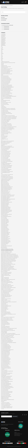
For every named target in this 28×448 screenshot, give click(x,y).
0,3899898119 (2, 39)
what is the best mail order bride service (6, 392)
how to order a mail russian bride (5, 160)
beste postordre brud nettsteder (5, 92)
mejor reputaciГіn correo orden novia (6, 262)
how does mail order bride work (5, 154)
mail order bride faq (3, 223)
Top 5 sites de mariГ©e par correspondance (7, 349)
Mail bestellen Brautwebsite (4, 212)
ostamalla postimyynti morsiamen (5, 284)
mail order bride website (4, 237)
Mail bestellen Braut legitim (4, 203)
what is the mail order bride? (4, 393)
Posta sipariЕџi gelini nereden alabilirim (6, 295)
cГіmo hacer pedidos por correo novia (6, 125)
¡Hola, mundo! (3, 17)
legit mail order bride (3, 181)
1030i (1, 49)
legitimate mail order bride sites (5, 185)
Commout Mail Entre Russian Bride (5, 119)
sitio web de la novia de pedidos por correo (6, 336)
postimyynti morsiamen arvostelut (5, 298)
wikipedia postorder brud (4, 398)
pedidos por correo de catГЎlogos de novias (7, 289)
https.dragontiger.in (3, 162)
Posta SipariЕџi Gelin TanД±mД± (5, 294)
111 (1, 51)
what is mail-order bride (4, 390)
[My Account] (22, 2)
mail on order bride (3, 218)
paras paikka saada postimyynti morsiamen (6, 285)
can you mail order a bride (4, 104)
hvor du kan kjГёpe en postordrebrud (6, 166)
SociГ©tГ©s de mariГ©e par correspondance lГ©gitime (8, 342)
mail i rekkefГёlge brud (4, 215)
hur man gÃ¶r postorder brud (5, 164)
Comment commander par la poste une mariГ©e (7, 115)
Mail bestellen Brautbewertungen (5, 207)
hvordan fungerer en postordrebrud (5, 167)
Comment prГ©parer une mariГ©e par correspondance (8, 117)
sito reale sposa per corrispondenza (5, 339)
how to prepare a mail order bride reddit (6, 161)
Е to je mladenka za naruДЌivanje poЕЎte (6, 406)
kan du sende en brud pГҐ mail (5, 175)
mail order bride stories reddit (5, 236)
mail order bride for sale (4, 224)
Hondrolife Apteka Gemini (4, 149)
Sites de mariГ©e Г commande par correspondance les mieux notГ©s (10, 334)
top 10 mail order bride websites (5, 348)
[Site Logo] (6, 2)
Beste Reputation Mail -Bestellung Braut (6, 95)
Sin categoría (3, 332)
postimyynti (2, 297)
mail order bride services (4, 231)
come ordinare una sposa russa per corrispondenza (8, 109)
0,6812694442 (3, 42)
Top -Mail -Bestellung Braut (4, 344)
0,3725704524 (3, 38)
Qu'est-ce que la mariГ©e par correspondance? (7, 317)
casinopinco (2, 106)
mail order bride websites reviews (5, 241)
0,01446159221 (3, 35)
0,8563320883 (3, 43)
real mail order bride (3, 321)
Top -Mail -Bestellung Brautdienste (5, 346)
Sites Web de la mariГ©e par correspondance (7, 335)
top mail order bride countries (5, 352)
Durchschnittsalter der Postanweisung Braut (6, 127)
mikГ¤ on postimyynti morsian (5, 270)
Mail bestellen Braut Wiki (4, 205)
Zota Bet (2, 401)
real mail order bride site (4, 322)
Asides (2, 64)
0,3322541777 (3, 37)
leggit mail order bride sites (4, 180)
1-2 (1, 47)
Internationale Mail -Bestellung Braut (5, 169)
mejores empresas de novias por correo (6, 263)
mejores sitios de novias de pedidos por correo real (7, 264)
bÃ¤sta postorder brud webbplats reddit (6, 70)
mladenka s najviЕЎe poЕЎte (4, 274)
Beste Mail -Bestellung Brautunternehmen (6, 90)
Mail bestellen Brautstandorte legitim (6, 211)
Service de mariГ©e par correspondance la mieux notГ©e (8, 328)
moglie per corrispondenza (4, 278)
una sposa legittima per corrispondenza (6, 373)
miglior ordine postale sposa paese (5, 265)
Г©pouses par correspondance (5, 403)
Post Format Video (3, 20)
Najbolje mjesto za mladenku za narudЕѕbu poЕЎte (7, 279)
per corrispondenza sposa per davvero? (6, 290)
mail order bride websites (4, 239)
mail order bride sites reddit (4, 233)
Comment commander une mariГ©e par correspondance (8, 116)
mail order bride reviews (4, 230)
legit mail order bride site (4, 182)
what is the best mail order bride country (6, 391)
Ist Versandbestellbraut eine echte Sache (6, 171)
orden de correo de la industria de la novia (6, 282)
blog (1, 99)
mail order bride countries (4, 221)
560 (1, 58)
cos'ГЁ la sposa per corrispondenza (5, 123)
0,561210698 (2, 41)
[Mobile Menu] (1, 2)
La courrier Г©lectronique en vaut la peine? (6, 177)
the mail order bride (3, 343)
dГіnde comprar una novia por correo (6, 129)
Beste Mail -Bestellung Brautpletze (5, 89)
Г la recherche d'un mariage (4, 402)
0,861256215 (2, 44)
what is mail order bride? (4, 389)
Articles (2, 63)
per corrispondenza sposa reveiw (5, 291)
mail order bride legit (3, 227)
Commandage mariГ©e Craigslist (5, 112)
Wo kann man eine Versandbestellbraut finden (7, 399)
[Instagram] (26, 415)
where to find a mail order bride (5, 395)
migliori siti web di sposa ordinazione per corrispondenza (8, 269)
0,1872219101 (2, 36)
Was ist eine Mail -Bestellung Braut (5, 383)
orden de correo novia (4, 283)
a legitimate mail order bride (4, 61)
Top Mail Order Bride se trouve (5, 353)
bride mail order (3, 101)
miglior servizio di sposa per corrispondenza (6, 267)
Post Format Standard (4, 18)
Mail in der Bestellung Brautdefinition (5, 216)
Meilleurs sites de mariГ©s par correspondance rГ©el (8, 261)
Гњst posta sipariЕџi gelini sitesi (5, 405)
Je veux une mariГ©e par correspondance (6, 174)
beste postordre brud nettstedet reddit (6, 93)
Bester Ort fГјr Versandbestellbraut (5, 97)
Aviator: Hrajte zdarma (4, 67)
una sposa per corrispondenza (5, 374)
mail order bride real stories (4, 229)
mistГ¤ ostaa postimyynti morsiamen (6, 272)
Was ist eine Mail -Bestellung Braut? (5, 384)
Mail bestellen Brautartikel (4, 206)
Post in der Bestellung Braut (4, 292)
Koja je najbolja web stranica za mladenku (6, 176)
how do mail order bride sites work (5, 151)
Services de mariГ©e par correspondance (6, 329)
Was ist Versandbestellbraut (4, 385)
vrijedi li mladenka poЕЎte (4, 380)
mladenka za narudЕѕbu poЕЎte (5, 275)
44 (1, 56)
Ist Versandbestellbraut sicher (5, 172)
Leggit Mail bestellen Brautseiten (5, 179)
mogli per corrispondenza (4, 277)
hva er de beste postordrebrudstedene (6, 165)
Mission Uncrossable (3, 271)
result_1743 (2, 325)
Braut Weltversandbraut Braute (5, 100)
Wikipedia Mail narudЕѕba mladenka (5, 396)
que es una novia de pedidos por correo (6, 319)
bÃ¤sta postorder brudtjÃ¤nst (5, 72)
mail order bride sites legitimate (5, 232)
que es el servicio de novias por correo (6, 318)
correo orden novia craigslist (5, 120)
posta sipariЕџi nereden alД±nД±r (5, 296)
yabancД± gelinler (3, 400)
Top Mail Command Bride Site (5, 351)
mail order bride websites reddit (5, 240)
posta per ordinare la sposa (4, 293)
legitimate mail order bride (4, 184)
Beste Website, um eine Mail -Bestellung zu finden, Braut (8, 96)
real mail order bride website (4, 323)
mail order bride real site (4, 228)
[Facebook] (22, 415)
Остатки (2, 408)
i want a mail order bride (4, 168)
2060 (1, 53)
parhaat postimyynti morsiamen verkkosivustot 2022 (8, 287)
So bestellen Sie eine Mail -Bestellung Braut (6, 340)
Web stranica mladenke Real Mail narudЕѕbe (7, 387)
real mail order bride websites (5, 324)
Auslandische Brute (3, 65)
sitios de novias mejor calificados (5, 338)
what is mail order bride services (5, 388)
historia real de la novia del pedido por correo (7, 147)
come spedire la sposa (4, 110)
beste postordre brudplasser (5, 94)
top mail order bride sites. (4, 356)
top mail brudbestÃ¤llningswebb (5, 350)
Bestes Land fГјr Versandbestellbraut (6, 98)
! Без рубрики (2, 34)
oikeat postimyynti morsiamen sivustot (6, 281)
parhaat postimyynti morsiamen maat (6, 286)
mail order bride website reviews (5, 238)
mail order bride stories (4, 235)
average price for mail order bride (5, 66)
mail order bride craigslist (4, 222)
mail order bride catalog (4, 219)
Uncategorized (3, 375)
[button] (23, 2)
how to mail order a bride (4, 157)
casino (2, 105)
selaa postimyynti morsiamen (5, 327)
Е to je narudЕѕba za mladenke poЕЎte (6, 407)
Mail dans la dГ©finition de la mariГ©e (6, 214)
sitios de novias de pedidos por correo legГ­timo (7, 337)
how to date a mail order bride (5, 156)
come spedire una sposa (4, 111)
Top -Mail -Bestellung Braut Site (5, 345)
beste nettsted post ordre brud (5, 91)
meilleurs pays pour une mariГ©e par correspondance (8, 260)
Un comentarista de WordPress (5, 25)
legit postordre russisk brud (4, 183)
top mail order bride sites (4, 355)
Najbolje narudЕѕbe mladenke (5, 280)
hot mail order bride (3, 150)
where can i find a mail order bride (5, 394)
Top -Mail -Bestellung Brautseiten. (5, 347)
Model (2, 276)
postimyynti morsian (3, 299)
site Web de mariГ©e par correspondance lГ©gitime (7, 333)
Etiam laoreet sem (6, 26)
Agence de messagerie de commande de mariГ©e (7, 62)
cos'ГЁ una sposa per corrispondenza (6, 124)
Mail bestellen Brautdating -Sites (5, 208)
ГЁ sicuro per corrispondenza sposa (5, 404)
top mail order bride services (4, 354)
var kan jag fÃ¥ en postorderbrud (5, 377)
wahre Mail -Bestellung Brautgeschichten (6, 381)
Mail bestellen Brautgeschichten (5, 209)
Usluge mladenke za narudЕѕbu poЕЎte (6, 376)
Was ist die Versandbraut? (4, 382)
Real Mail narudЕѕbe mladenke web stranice (6, 320)
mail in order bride (3, 217)
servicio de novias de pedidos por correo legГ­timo (7, 330)
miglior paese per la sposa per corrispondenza (7, 266)
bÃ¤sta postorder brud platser (5, 69)
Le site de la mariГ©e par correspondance (6, 178)
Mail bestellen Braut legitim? (4, 204)
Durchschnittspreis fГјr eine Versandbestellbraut (7, 128)
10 (1, 48)
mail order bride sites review (4, 234)
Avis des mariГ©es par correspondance (6, 68)
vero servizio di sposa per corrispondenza (6, 379)
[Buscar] (26, 12)
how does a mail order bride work (5, 153)
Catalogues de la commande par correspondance (7, 108)
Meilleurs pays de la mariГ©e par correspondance (7, 259)
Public (2, 316)
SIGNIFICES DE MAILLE (3, 331)
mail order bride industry (4, 225)
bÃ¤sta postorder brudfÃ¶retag (5, 71)
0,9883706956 (3, 45)
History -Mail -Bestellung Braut (5, 148)
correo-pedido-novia (4, 122)
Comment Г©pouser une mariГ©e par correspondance (8, 118)
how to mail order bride (4, 158)
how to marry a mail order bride (5, 159)
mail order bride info (3, 226)
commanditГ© (3, 114)
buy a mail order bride (4, 103)
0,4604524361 (3, 40)
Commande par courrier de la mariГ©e (6, 113)
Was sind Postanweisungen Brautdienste (6, 386)
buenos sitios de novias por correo (5, 102)
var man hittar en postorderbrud (5, 378)
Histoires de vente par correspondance (6, 146)
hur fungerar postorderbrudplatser (5, 163)
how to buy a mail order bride (5, 155)
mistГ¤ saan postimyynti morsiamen (5, 273)
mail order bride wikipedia (4, 242)
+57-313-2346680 (4, 428)
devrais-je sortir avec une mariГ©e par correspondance (8, 126)
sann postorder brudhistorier (5, 326)
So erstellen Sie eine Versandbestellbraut (6, 341)
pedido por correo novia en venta (5, 288)
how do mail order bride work (5, 152)
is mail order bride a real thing (5, 170)
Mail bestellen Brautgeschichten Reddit (6, 210)
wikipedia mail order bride (4, 397)
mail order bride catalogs (4, 220)
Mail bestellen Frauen (4, 213)
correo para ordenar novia (4, 121)
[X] (24, 415)
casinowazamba (3, 107)
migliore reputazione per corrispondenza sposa (7, 268)
